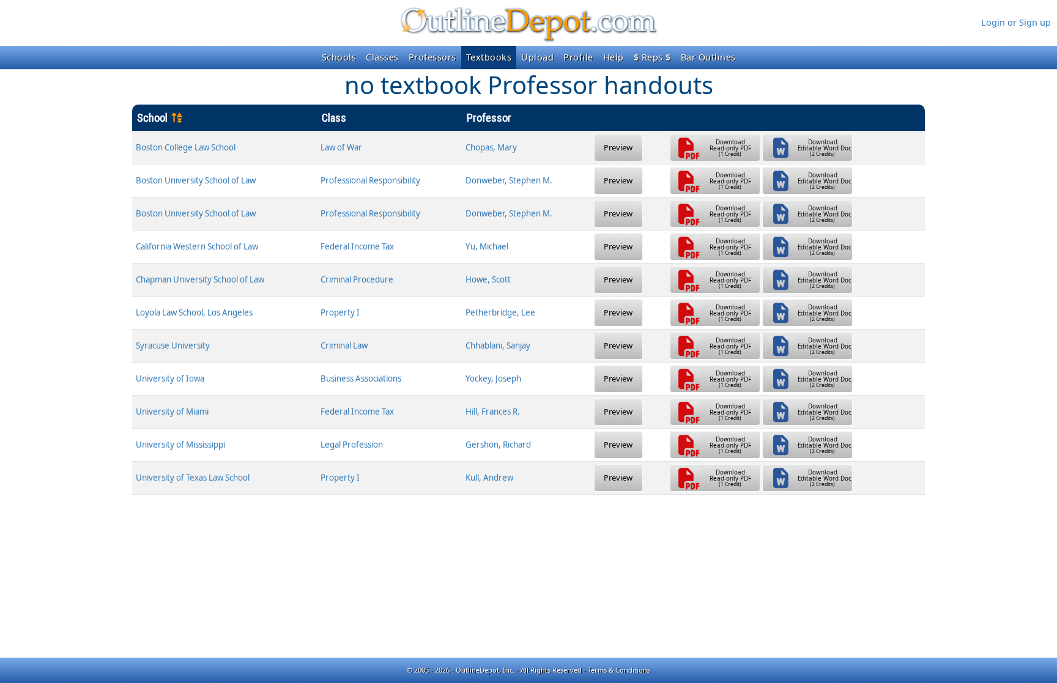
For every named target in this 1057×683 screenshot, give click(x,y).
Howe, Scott (488, 279)
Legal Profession (352, 444)
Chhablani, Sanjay (497, 345)
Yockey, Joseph (493, 378)
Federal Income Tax (357, 246)
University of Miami (172, 411)
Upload (537, 57)
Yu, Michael (486, 246)
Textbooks (489, 57)
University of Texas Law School (193, 477)
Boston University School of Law (196, 180)
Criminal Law (344, 345)
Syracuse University (173, 345)
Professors (432, 57)
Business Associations (361, 378)
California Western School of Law (197, 246)
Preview (618, 147)
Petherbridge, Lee (500, 312)
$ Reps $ (652, 57)
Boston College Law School (186, 147)
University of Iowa (170, 378)
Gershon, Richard (498, 444)
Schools (339, 57)
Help (613, 57)
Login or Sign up (1016, 22)
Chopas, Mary (491, 147)
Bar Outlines (708, 57)
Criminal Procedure (357, 279)
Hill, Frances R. (492, 411)
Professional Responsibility (370, 180)
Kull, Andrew (489, 477)
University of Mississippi (180, 444)
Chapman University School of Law (200, 279)
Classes (382, 57)
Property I (340, 312)
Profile (578, 57)
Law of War (341, 147)
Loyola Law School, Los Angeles (194, 312)
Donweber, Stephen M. (508, 180)
